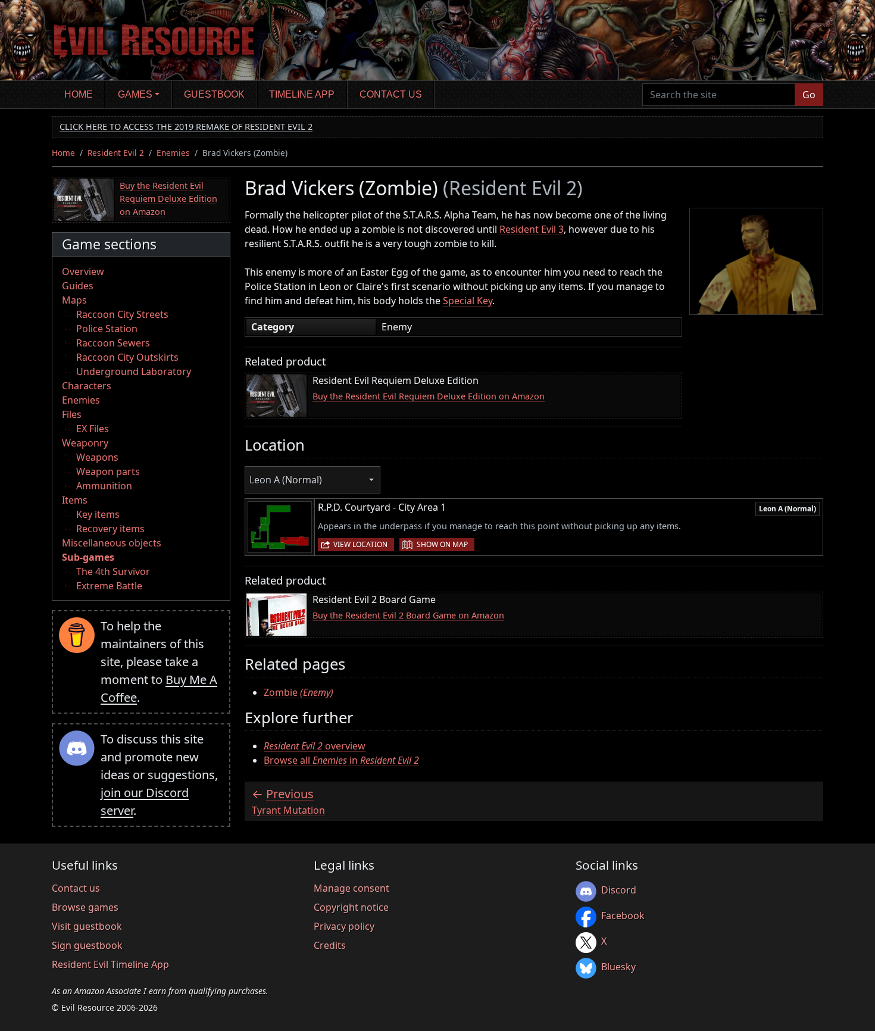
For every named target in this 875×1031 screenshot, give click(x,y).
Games (135, 94)
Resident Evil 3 (531, 229)
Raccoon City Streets (122, 314)
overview (314, 745)
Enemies (173, 152)
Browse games (85, 907)
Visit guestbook (87, 926)
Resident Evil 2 (116, 152)
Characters (86, 385)
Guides (77, 285)
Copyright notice (351, 907)
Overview (83, 271)
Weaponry (85, 442)
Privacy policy (344, 926)
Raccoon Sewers (113, 342)
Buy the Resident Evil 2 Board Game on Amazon (408, 615)
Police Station (107, 328)
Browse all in (341, 760)
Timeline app (302, 94)
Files (72, 414)
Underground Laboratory (133, 371)
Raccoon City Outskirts (127, 357)
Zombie (298, 692)
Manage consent (351, 888)
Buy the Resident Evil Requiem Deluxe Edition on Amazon (168, 198)
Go (808, 94)
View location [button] (360, 544)
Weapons (97, 457)
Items (75, 500)
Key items (98, 514)
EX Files (92, 428)
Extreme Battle (109, 585)
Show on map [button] (442, 544)
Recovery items (110, 528)
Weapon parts (108, 471)
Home (78, 94)
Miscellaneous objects (111, 542)
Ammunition (104, 485)
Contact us (391, 94)
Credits (330, 945)
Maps (74, 300)
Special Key (467, 300)
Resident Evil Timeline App (110, 964)
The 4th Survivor (113, 571)
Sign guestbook (87, 945)
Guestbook (214, 94)
